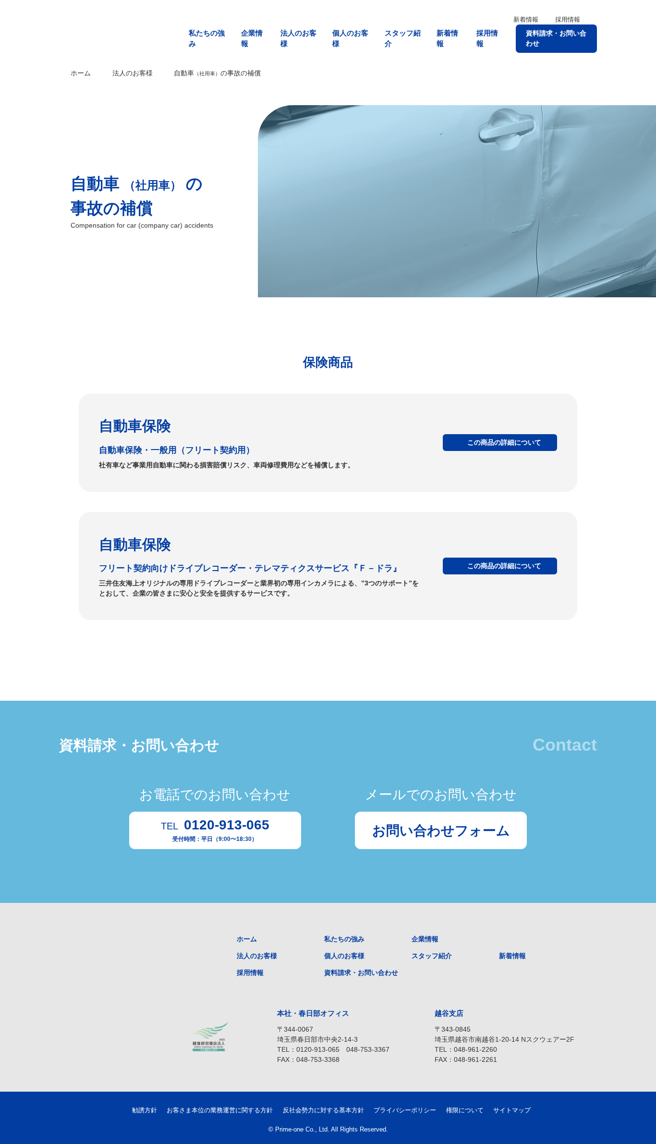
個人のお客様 (350, 38)
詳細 (504, 442)
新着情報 (525, 19)
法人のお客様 (298, 38)
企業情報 (252, 38)
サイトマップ (512, 1110)
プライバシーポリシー (405, 1110)
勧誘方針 (144, 1110)
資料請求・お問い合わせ (556, 38)
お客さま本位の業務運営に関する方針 (220, 1110)
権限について (465, 1110)
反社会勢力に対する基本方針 (323, 1110)
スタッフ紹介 (403, 38)
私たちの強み (207, 38)
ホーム (81, 73)
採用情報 (567, 19)
